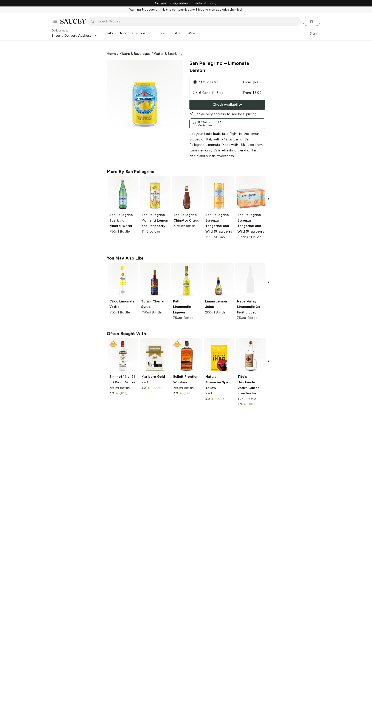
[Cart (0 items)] (311, 21)
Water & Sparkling (168, 54)
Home (111, 54)
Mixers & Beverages (135, 54)
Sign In (315, 33)
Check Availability (227, 104)
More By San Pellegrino (130, 171)
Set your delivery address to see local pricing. (186, 3)
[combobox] (197, 21)
